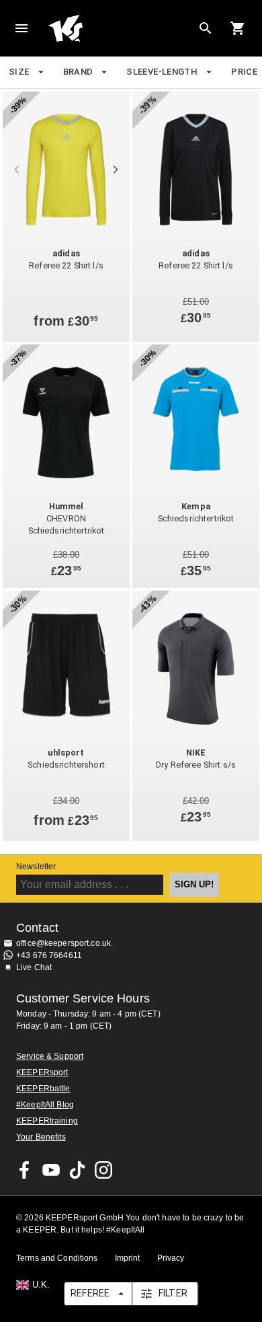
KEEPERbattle (43, 1088)
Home (120, 28)
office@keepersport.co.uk (63, 943)
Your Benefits (41, 1137)
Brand (78, 72)
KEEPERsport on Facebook (25, 1170)
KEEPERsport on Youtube (51, 1170)
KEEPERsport (42, 1072)
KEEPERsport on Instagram (103, 1170)
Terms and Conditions (57, 1258)
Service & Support (49, 1056)
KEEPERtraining (47, 1121)
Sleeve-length (162, 72)
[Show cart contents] (237, 28)
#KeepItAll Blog (45, 1104)
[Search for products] (205, 28)
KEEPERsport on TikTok (77, 1170)
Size (19, 72)
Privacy (171, 1258)
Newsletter (36, 866)
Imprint (127, 1258)
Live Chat (34, 967)
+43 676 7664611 (49, 955)
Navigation (21, 28)
